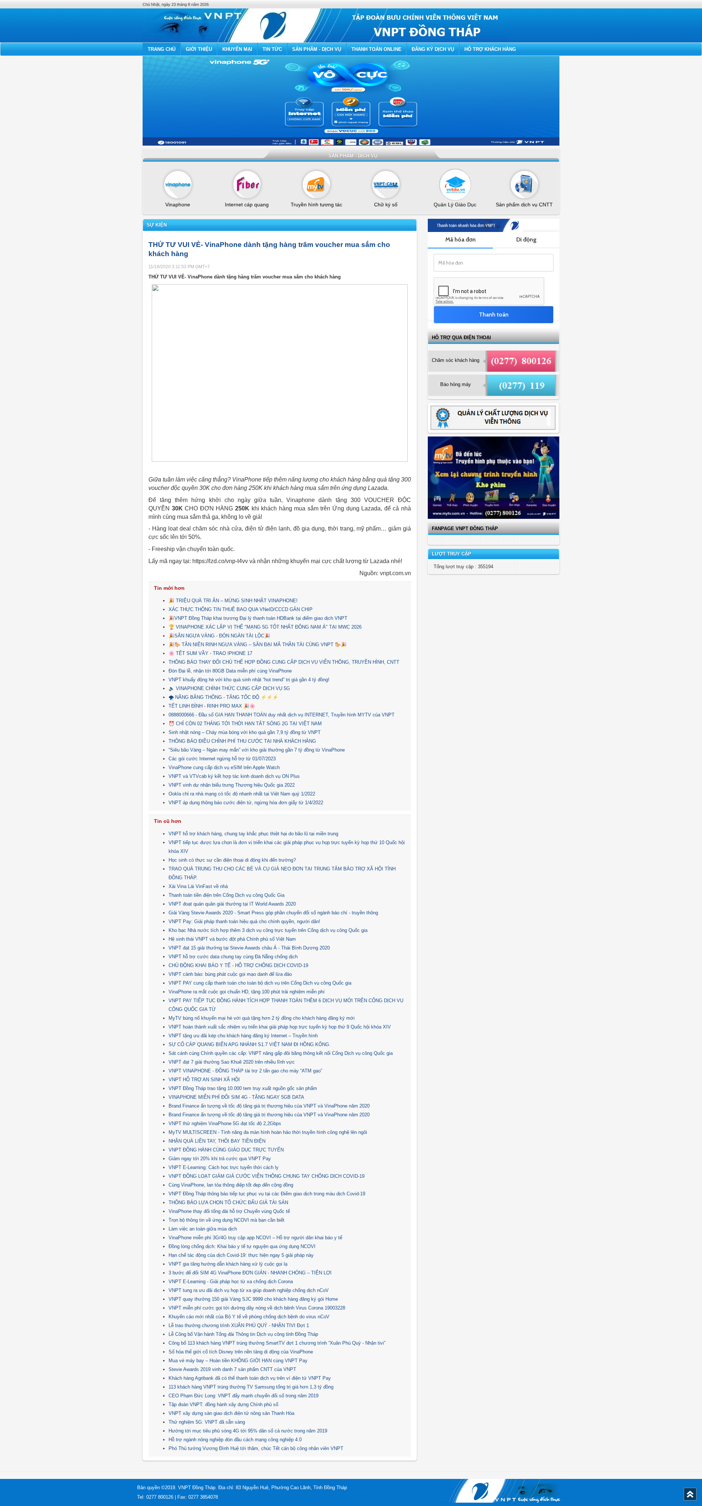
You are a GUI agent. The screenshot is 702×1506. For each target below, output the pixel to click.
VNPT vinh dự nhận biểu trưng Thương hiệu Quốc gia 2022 (232, 785)
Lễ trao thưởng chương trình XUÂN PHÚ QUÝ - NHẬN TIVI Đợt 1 (239, 1325)
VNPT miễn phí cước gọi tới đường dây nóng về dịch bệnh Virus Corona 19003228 (257, 1308)
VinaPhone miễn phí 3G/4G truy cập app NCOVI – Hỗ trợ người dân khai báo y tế (255, 1237)
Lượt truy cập (451, 554)
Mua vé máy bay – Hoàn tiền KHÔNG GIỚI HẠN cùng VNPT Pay (238, 1360)
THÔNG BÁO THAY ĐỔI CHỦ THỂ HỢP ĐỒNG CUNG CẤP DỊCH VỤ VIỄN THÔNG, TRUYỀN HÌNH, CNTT (284, 662)
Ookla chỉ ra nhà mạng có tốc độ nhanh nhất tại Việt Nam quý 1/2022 (242, 794)
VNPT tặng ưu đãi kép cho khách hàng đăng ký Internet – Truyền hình (243, 1035)
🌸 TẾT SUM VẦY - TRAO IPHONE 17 (210, 653)
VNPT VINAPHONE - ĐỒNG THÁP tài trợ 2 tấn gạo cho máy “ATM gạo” (245, 1071)
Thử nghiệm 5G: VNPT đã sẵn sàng (207, 1422)
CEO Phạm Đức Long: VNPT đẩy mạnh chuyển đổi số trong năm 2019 (243, 1395)
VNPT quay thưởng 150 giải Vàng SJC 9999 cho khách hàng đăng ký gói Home (253, 1299)
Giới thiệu (199, 49)
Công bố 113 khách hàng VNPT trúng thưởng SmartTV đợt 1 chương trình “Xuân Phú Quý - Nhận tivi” (277, 1343)
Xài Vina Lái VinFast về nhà (198, 886)
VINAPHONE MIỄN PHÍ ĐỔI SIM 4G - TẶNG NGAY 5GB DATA (236, 1097)
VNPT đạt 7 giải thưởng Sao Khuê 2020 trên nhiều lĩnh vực (232, 1062)
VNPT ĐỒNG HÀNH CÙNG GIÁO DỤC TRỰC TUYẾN (226, 1150)
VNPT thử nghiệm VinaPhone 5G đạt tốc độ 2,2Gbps (225, 1123)
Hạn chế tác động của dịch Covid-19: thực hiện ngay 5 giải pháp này (241, 1255)
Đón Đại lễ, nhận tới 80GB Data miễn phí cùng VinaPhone (230, 671)
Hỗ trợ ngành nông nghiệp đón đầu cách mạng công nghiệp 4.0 (235, 1439)
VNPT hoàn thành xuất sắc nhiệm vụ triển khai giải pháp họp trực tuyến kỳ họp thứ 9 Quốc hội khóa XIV (280, 1027)
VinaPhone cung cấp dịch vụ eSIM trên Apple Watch (224, 767)
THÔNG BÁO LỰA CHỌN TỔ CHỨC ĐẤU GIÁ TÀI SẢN (228, 1202)
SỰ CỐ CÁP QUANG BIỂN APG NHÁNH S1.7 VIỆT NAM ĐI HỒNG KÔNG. (250, 1044)
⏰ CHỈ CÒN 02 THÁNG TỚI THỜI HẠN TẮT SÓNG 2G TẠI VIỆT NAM (245, 723)
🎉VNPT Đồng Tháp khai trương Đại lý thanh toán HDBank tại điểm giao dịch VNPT (258, 618)
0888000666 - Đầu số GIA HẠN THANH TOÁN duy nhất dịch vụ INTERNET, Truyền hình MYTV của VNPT (282, 715)
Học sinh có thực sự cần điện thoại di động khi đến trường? (232, 860)
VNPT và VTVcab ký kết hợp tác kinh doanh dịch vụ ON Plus (234, 776)
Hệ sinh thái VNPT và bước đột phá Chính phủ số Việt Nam (232, 939)
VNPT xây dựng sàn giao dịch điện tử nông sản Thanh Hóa (231, 1413)
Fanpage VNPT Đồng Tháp (465, 528)
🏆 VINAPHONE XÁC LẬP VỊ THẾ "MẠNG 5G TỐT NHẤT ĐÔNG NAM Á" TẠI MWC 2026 (265, 627)
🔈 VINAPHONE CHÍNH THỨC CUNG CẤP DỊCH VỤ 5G (229, 688)
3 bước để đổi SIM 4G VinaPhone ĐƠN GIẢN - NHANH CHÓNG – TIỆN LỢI (250, 1272)
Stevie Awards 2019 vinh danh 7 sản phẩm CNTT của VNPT (232, 1369)
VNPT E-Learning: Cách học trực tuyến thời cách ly (224, 1167)
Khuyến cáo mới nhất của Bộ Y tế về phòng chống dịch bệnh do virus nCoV (249, 1316)
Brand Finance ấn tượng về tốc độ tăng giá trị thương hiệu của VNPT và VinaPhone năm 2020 (269, 1106)
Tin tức (272, 49)
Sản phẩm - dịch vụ (352, 155)
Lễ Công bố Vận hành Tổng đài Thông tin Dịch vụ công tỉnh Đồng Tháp (243, 1334)
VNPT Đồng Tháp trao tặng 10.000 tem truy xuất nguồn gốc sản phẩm (243, 1088)
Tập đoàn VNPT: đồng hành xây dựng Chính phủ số (223, 1404)
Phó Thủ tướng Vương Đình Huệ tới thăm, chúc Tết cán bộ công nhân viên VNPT (256, 1448)
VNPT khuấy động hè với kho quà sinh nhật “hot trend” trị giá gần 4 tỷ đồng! (249, 679)
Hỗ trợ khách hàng (490, 49)
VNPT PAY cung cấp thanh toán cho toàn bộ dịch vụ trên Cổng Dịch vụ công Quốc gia (260, 983)
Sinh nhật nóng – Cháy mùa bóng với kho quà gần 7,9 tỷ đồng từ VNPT (245, 732)
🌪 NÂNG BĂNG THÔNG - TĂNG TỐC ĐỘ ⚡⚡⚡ (223, 697)
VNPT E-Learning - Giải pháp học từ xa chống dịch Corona (231, 1281)
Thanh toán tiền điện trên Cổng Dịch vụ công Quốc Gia (226, 895)
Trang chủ (162, 49)
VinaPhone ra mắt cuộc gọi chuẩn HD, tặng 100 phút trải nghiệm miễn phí (247, 991)
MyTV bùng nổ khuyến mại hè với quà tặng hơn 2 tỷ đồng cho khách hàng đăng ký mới (262, 1018)
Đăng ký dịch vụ (433, 49)
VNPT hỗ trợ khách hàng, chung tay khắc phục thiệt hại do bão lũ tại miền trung (253, 833)
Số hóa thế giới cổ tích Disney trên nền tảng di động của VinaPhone (241, 1352)
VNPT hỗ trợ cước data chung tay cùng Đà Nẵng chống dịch (233, 956)
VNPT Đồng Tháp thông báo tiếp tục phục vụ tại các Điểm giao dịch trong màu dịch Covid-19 (267, 1193)
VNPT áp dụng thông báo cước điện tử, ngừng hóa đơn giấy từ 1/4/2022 (246, 802)
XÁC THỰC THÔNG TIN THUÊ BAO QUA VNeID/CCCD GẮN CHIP (241, 609)
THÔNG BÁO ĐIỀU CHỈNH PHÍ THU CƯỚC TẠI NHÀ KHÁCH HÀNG (242, 741)
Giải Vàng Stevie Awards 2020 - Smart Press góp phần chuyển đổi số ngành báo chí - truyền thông (273, 912)
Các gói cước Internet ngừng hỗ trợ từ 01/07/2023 (222, 758)
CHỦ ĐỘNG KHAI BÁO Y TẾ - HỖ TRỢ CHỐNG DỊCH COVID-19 (238, 965)
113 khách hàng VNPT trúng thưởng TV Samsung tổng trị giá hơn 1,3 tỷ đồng (251, 1387)
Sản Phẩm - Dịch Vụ (316, 49)
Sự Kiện (157, 225)
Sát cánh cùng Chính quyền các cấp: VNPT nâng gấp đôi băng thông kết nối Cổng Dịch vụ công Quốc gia (281, 1053)
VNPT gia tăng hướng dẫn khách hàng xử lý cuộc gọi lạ (228, 1264)
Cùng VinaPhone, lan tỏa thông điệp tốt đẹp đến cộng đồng (231, 1185)
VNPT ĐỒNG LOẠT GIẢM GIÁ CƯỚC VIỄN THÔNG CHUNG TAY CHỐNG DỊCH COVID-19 (267, 1176)
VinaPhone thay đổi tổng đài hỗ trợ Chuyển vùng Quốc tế (229, 1211)
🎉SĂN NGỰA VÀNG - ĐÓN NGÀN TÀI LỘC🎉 (219, 635)
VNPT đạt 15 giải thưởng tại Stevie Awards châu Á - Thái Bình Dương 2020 (249, 948)
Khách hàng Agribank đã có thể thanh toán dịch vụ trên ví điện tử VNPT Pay (250, 1378)
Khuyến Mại (237, 49)
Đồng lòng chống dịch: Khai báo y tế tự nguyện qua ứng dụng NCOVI (242, 1246)
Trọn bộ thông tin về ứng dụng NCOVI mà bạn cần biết (226, 1220)
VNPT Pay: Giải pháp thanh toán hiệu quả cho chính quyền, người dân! (244, 921)
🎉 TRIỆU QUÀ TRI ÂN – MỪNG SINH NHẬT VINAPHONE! (233, 600)
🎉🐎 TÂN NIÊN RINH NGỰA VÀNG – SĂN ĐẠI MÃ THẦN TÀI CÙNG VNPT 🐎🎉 (258, 644)
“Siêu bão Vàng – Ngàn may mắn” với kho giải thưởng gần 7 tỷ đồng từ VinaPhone (257, 750)
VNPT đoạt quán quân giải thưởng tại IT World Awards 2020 (232, 904)
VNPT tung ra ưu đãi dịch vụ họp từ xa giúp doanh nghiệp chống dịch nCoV (249, 1290)
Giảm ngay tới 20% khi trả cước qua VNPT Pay (220, 1158)
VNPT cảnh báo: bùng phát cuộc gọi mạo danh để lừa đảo (230, 974)
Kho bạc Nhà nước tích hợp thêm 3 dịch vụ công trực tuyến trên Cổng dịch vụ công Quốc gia (268, 930)
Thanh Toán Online (376, 49)
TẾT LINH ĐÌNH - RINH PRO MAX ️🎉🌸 (212, 706)
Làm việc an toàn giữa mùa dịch (203, 1229)
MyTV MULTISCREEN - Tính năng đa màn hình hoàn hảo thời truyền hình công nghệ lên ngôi (268, 1132)
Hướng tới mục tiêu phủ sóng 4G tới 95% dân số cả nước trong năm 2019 (248, 1431)
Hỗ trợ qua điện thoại (461, 337)
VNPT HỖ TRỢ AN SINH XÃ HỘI (204, 1079)
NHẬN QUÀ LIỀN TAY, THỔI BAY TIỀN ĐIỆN (217, 1141)
